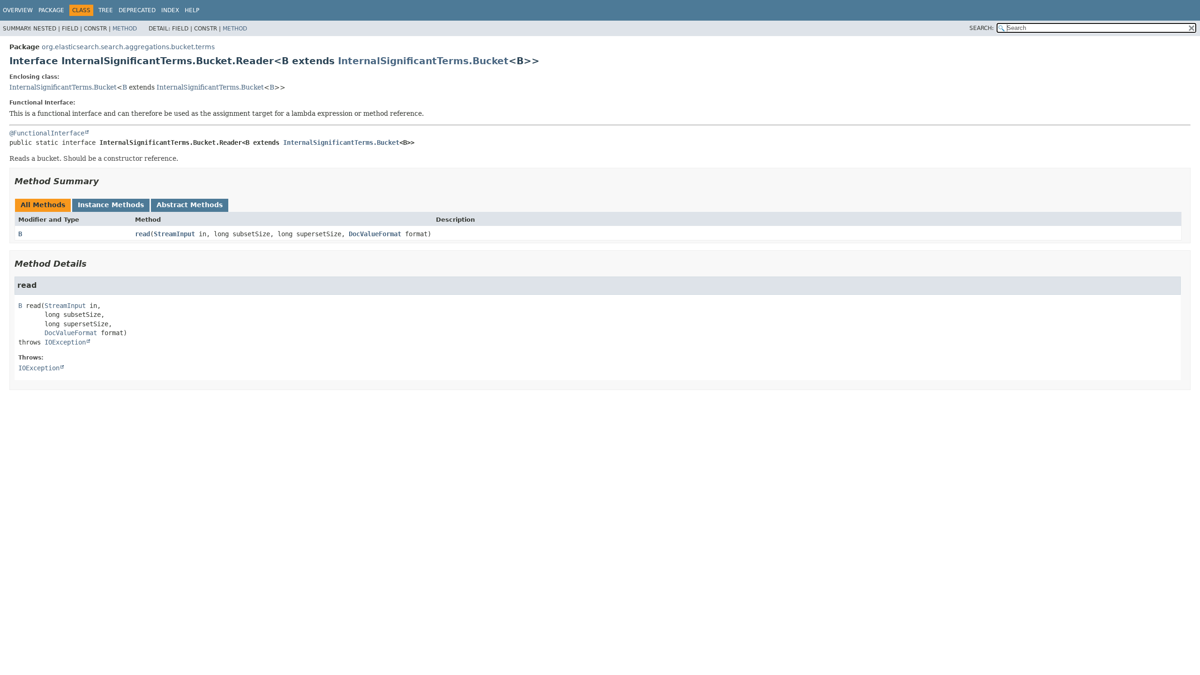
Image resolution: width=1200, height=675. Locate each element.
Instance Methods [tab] (111, 205)
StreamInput (174, 234)
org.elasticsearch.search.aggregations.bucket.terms (128, 47)
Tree (105, 10)
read (142, 234)
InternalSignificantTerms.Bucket (423, 61)
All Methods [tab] (43, 205)
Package (51, 10)
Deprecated (137, 10)
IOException (65, 342)
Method (124, 28)
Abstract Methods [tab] (190, 205)
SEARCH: (981, 28)
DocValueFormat (375, 234)
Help (192, 10)
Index (170, 10)
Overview (18, 10)
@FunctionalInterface (46, 133)
